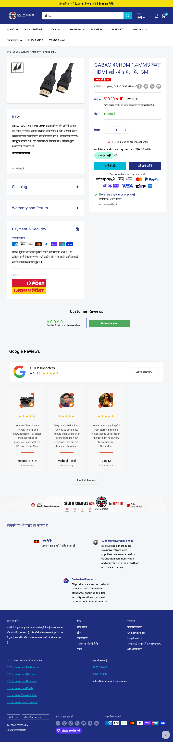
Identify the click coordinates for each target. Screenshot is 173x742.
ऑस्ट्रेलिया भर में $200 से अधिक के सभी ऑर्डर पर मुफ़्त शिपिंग (86, 3)
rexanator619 (27, 461)
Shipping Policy (136, 632)
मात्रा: (97, 129)
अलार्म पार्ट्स (12, 40)
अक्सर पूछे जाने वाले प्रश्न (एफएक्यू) (144, 643)
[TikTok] (90, 723)
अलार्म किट (137, 29)
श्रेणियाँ (10, 29)
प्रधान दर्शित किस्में (33, 29)
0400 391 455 (99, 667)
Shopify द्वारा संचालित (16, 729)
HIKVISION (75, 29)
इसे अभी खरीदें (145, 165)
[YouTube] (83, 723)
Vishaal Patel (67, 461)
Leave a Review (143, 371)
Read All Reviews (86, 480)
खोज (79, 632)
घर (8, 51)
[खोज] (127, 15)
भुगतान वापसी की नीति (87, 643)
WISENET (117, 29)
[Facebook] (58, 723)
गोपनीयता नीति (134, 627)
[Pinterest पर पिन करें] (145, 86)
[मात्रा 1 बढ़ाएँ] (125, 129)
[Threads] (64, 723)
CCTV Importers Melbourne (23, 667)
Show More (33, 446)
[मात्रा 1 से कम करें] (107, 129)
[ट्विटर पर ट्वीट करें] (152, 86)
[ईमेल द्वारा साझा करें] (158, 86)
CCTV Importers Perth (20, 687)
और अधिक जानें (134, 649)
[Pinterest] (77, 723)
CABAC (98, 86)
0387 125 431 (99, 674)
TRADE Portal (57, 40)
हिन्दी (11, 717)
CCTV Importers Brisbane (22, 681)
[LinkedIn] (96, 723)
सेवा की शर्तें (82, 638)
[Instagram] (70, 723)
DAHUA (55, 29)
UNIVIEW (96, 29)
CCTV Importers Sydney (21, 674)
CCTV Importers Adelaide (22, 694)
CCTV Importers (42, 368)
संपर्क (79, 649)
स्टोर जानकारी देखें (108, 204)
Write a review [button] (109, 323)
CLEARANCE (35, 40)
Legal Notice (134, 638)
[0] (163, 16)
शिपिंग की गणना (121, 105)
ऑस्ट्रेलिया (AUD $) (32, 717)
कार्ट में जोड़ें (110, 165)
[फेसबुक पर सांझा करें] (139, 86)
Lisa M (106, 461)
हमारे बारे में (82, 627)
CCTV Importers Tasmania (22, 701)
